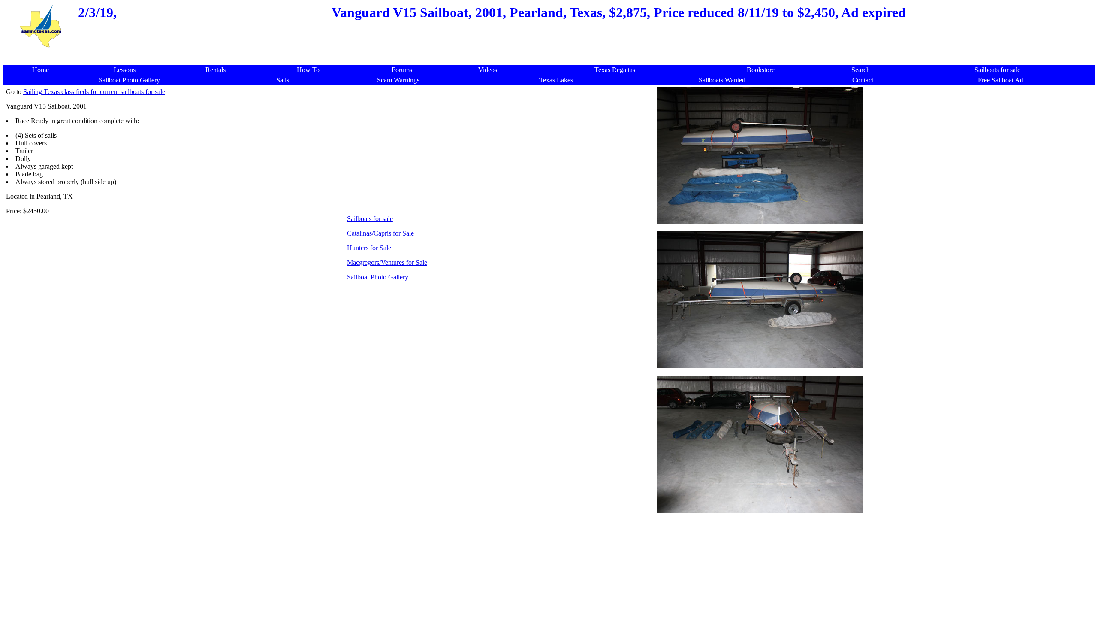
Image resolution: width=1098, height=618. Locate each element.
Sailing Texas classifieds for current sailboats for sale (94, 91)
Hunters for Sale (369, 247)
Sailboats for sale (370, 218)
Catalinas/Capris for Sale (380, 233)
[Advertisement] (551, 53)
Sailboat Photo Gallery (377, 277)
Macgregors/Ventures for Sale (387, 262)
